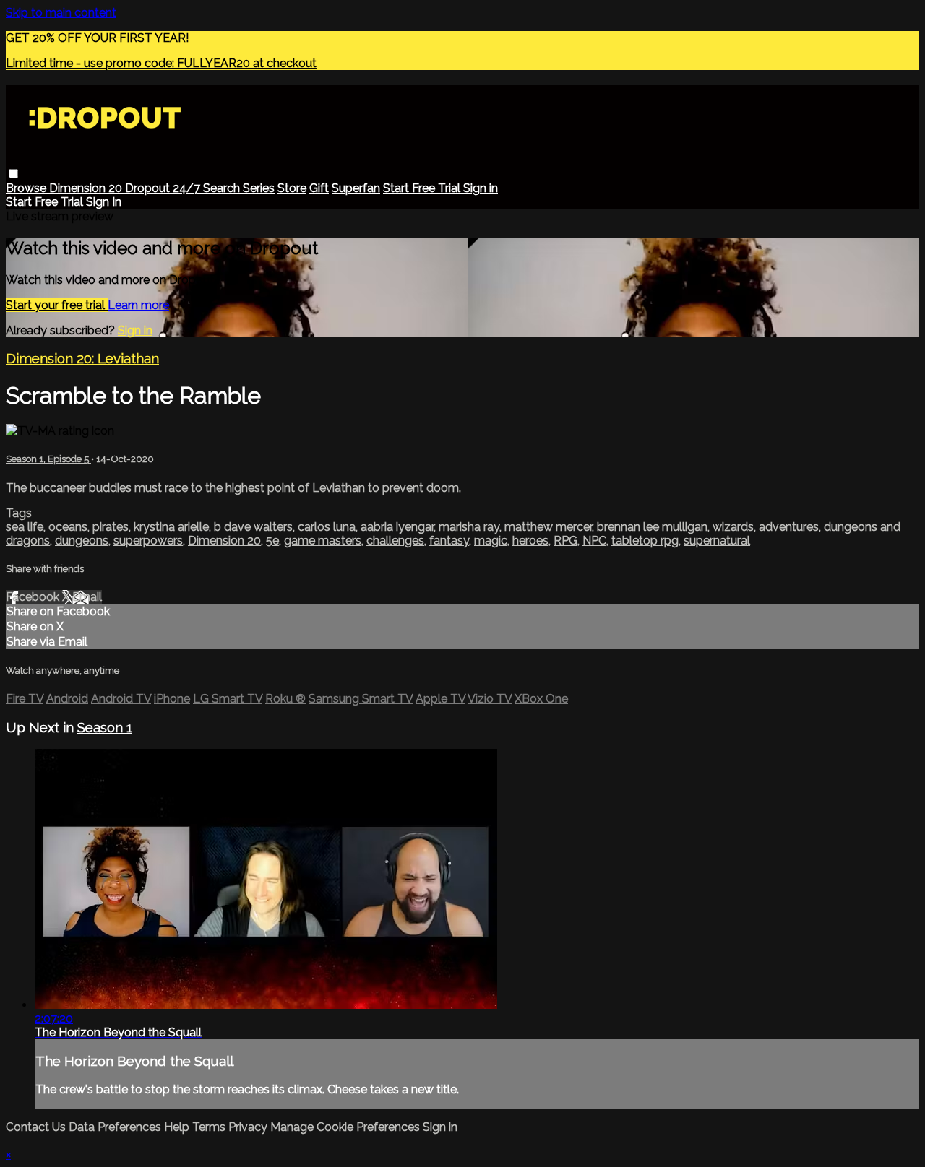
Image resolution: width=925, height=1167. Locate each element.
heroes (530, 540)
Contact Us (36, 1127)
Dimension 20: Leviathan (82, 358)
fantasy (449, 540)
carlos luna (327, 527)
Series (259, 188)
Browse (27, 188)
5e (272, 540)
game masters (322, 540)
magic (490, 540)
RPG (565, 540)
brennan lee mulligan (652, 527)
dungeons (81, 540)
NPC (594, 540)
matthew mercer (548, 527)
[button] (13, 173)
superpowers (148, 540)
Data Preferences (115, 1127)
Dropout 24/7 (164, 188)
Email (87, 597)
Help (178, 1127)
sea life (24, 527)
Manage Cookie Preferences (346, 1127)
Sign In (103, 202)
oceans (67, 527)
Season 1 (104, 727)
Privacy (249, 1127)
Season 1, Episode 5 (48, 459)
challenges (395, 540)
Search (223, 188)
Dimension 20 (87, 188)
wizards (733, 527)
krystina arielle (171, 527)
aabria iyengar (397, 527)
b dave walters (253, 527)
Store (292, 188)
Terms (210, 1127)
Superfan (356, 188)
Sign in (480, 188)
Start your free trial (57, 305)
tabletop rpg (645, 540)
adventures (789, 527)
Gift (319, 188)
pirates (110, 527)
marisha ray (469, 527)
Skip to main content (61, 12)
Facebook (34, 597)
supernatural (717, 540)
